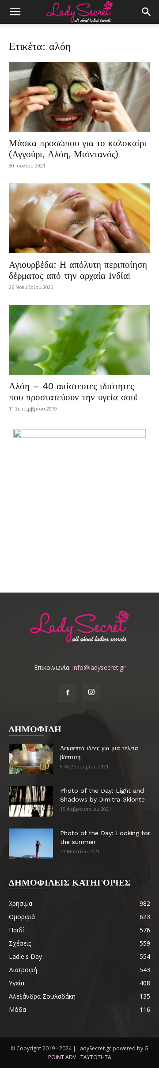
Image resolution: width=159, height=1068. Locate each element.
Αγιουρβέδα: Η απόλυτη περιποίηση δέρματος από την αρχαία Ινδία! (78, 270)
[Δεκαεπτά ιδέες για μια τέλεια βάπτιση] (31, 759)
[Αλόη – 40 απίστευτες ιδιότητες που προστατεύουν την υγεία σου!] (79, 340)
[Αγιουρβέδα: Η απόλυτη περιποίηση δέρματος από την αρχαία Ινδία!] (79, 218)
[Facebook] (67, 693)
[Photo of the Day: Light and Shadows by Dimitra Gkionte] (31, 801)
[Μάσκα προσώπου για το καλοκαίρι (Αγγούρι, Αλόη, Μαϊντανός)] (79, 97)
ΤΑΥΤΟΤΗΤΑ (95, 1057)
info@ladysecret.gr (98, 667)
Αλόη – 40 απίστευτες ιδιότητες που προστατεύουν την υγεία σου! (73, 391)
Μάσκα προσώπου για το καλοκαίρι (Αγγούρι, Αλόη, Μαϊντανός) (78, 148)
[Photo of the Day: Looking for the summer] (31, 844)
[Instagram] (91, 692)
